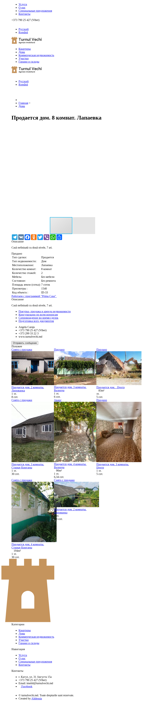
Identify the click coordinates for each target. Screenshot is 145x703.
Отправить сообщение (25, 343)
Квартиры (25, 48)
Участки (24, 58)
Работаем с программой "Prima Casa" (34, 296)
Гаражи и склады (29, 61)
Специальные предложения (35, 10)
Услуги (23, 4)
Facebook (26, 686)
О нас (22, 7)
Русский (24, 29)
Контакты (24, 13)
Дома (22, 52)
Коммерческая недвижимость (36, 55)
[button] (130, 128)
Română (23, 32)
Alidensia (36, 698)
